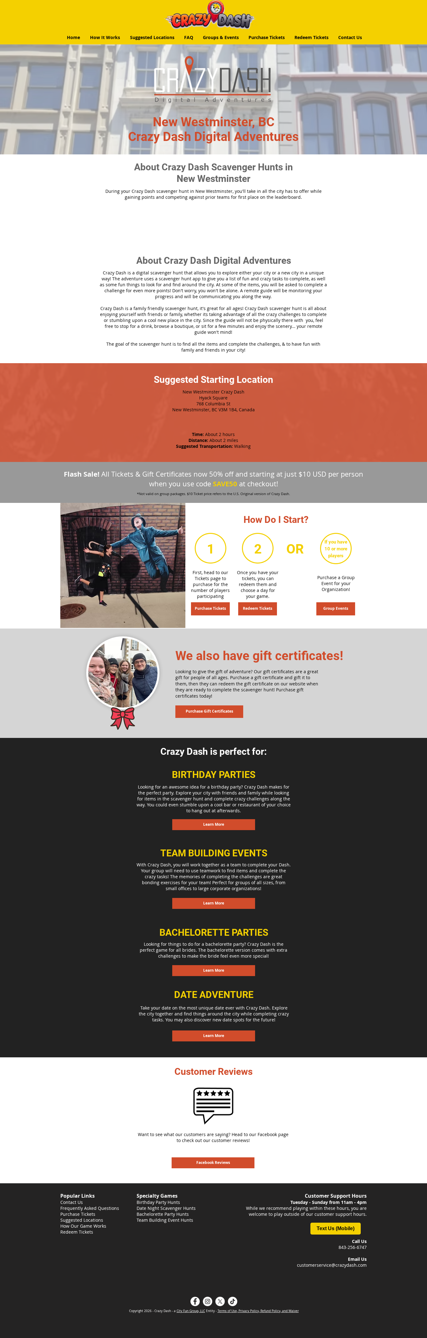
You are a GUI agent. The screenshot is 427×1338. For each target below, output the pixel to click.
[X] (220, 1301)
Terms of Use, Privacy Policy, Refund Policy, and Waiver (258, 1311)
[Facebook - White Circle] (195, 1301)
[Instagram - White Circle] (207, 1301)
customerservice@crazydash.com (332, 1265)
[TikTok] (232, 1301)
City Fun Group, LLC (191, 1311)
